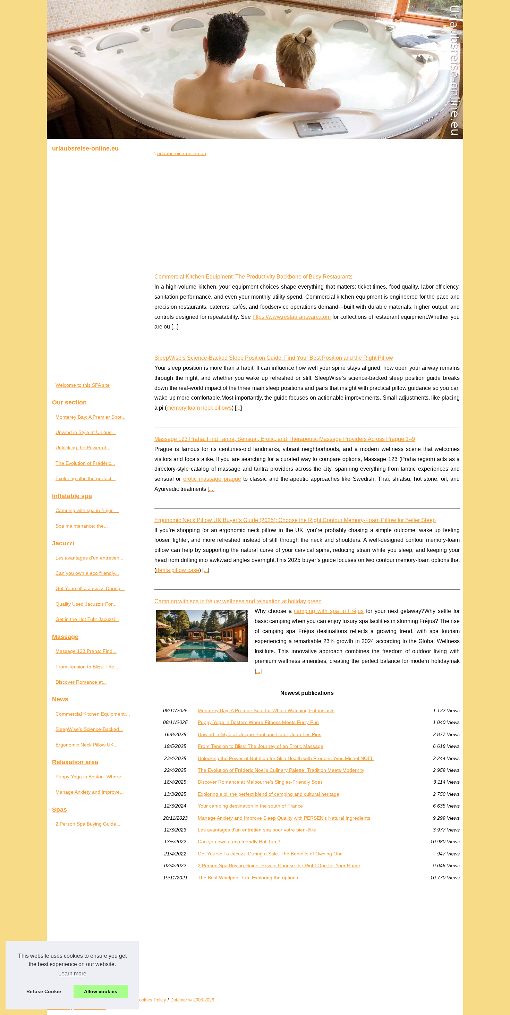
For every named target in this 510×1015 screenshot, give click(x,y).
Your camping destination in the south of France (250, 805)
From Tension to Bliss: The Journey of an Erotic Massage (260, 746)
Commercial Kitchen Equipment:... (93, 714)
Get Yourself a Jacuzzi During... (90, 588)
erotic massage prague (212, 479)
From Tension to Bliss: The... (87, 666)
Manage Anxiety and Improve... (90, 792)
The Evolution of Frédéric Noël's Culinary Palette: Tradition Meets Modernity (281, 770)
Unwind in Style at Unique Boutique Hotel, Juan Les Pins (259, 734)
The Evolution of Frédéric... (85, 463)
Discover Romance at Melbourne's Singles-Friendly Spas (260, 781)
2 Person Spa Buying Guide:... (89, 824)
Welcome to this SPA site (83, 385)
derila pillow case (177, 570)
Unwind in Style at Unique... (86, 432)
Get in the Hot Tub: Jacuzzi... (87, 619)
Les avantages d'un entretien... (90, 558)
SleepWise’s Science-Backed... (89, 729)
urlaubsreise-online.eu (181, 153)
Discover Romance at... (81, 682)
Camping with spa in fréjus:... (87, 510)
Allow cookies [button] (100, 991)
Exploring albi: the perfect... (86, 478)
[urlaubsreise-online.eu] (255, 69)
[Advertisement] (307, 209)
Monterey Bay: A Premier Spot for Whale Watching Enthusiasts (266, 710)
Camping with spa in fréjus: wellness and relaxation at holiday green (238, 601)
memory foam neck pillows (199, 408)
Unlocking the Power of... (83, 447)
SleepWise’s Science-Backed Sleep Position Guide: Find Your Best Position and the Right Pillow (273, 358)
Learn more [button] (72, 973)
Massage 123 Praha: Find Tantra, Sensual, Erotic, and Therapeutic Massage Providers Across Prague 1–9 (284, 439)
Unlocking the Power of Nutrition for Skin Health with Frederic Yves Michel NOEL (286, 758)
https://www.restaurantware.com (292, 317)
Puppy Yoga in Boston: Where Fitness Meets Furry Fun (258, 722)
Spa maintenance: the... (82, 526)
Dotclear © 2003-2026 (192, 1000)
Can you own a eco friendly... (87, 573)
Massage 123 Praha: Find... (86, 651)
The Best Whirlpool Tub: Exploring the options (248, 877)
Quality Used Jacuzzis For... (86, 604)
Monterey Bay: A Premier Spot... (91, 417)
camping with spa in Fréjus (329, 611)
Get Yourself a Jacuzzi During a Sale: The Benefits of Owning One (270, 853)
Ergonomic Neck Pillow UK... (87, 745)
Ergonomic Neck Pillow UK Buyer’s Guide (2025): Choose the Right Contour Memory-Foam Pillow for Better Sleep (295, 520)
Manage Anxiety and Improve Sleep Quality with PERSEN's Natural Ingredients (284, 818)
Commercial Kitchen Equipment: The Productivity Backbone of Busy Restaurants (253, 277)
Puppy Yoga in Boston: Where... (90, 776)
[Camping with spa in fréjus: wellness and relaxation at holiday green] (202, 635)
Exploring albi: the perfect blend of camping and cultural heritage (268, 794)
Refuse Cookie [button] (43, 991)
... (175, 327)
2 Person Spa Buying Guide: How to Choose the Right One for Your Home (279, 865)
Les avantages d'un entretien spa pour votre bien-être (257, 829)
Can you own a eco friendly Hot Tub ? (239, 841)
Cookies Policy (151, 1000)
